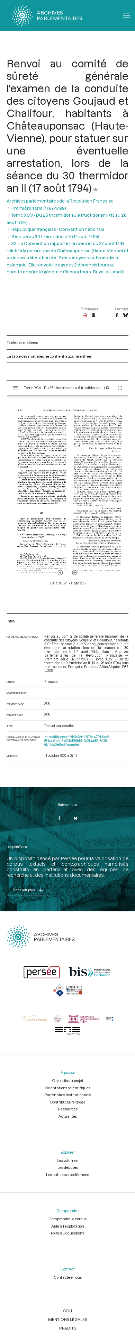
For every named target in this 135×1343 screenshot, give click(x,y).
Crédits (67, 1328)
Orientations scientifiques (67, 1088)
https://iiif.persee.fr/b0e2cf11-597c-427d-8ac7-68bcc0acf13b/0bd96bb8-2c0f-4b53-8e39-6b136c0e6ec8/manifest (77, 740)
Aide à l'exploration (67, 1226)
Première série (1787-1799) (38, 208)
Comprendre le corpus (67, 1219)
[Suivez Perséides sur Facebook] (59, 818)
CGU (67, 1310)
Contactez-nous (68, 1277)
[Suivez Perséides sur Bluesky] (76, 818)
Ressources (68, 1109)
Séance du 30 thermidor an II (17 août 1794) (55, 236)
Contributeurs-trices (67, 1102)
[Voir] (95, 187)
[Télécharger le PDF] (85, 315)
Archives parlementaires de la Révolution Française (60, 200)
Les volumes (67, 1160)
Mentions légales (67, 1319)
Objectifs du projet (67, 1080)
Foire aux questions (67, 1233)
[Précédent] (60, 572)
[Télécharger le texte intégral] (94, 315)
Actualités (67, 1116)
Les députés (67, 1167)
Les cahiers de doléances (67, 1174)
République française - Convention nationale (58, 229)
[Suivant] (75, 572)
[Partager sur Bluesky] (125, 315)
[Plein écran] (119, 388)
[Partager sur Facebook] (117, 315)
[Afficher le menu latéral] (15, 388)
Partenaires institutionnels (67, 1094)
